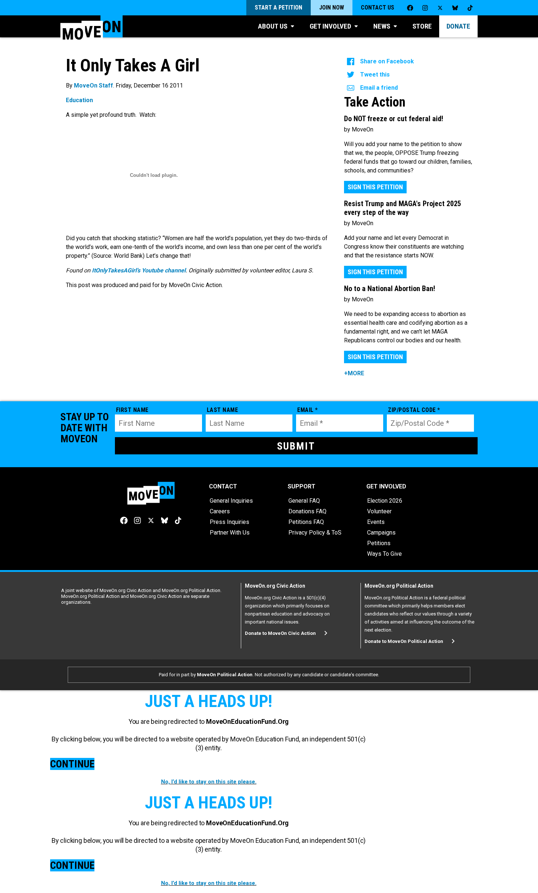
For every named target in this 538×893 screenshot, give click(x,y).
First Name (132, 409)
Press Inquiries (229, 521)
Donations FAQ (307, 511)
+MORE (354, 373)
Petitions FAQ (306, 521)
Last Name (222, 409)
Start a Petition (278, 7)
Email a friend (379, 87)
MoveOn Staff (93, 85)
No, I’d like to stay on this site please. (209, 781)
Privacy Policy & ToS (314, 532)
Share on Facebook (387, 61)
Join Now (331, 7)
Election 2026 (384, 500)
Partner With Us (230, 532)
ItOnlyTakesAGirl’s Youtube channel (139, 270)
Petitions (379, 543)
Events (376, 521)
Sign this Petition (375, 187)
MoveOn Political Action (225, 674)
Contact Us (377, 7)
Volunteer (379, 511)
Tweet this (375, 74)
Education (79, 100)
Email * (307, 409)
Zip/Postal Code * (414, 409)
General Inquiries (231, 500)
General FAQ (304, 500)
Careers (220, 511)
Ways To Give (384, 553)
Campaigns (381, 532)
